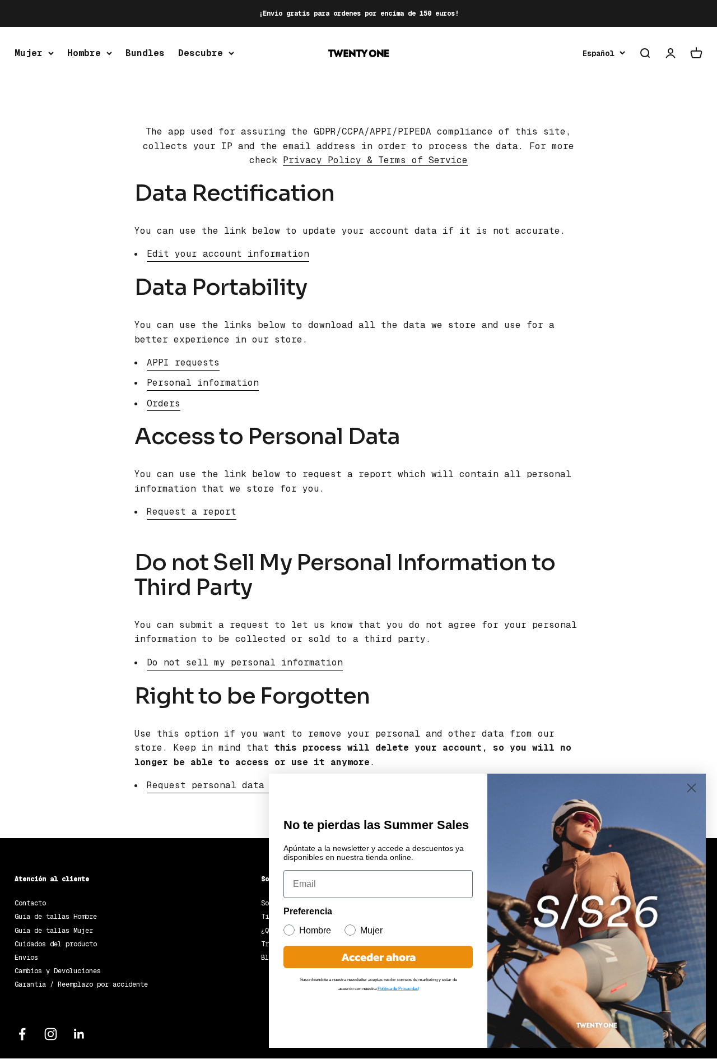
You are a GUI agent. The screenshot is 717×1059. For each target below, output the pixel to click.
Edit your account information (228, 254)
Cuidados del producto (56, 944)
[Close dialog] (691, 788)
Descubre (200, 53)
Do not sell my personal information (245, 662)
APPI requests (183, 362)
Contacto (30, 903)
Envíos (26, 957)
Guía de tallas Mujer (54, 930)
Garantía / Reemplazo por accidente (81, 984)
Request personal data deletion (231, 785)
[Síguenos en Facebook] (22, 1034)
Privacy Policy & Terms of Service (375, 160)
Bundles (145, 53)
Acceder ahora (378, 957)
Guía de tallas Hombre (56, 916)
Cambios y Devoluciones (58, 970)
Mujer (29, 53)
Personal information (203, 383)
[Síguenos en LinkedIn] (79, 1034)
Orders (163, 403)
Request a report (191, 511)
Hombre (84, 53)
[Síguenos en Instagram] (50, 1034)
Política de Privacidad (398, 988)
